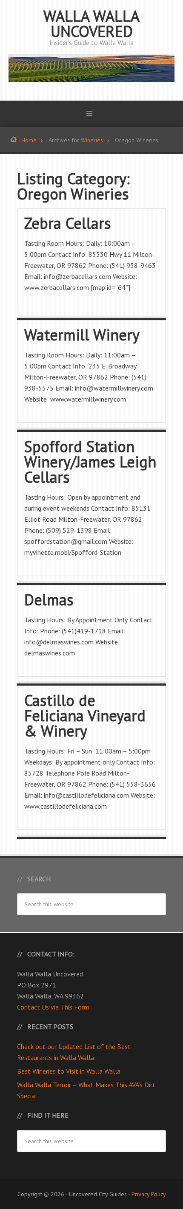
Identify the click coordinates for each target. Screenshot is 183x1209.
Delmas (49, 600)
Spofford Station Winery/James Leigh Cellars (90, 461)
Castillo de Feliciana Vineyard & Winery (85, 715)
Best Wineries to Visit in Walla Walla (68, 1071)
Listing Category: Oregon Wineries (73, 186)
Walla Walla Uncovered (91, 23)
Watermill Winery (82, 335)
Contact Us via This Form (53, 1007)
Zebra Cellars (67, 223)
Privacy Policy (149, 1194)
